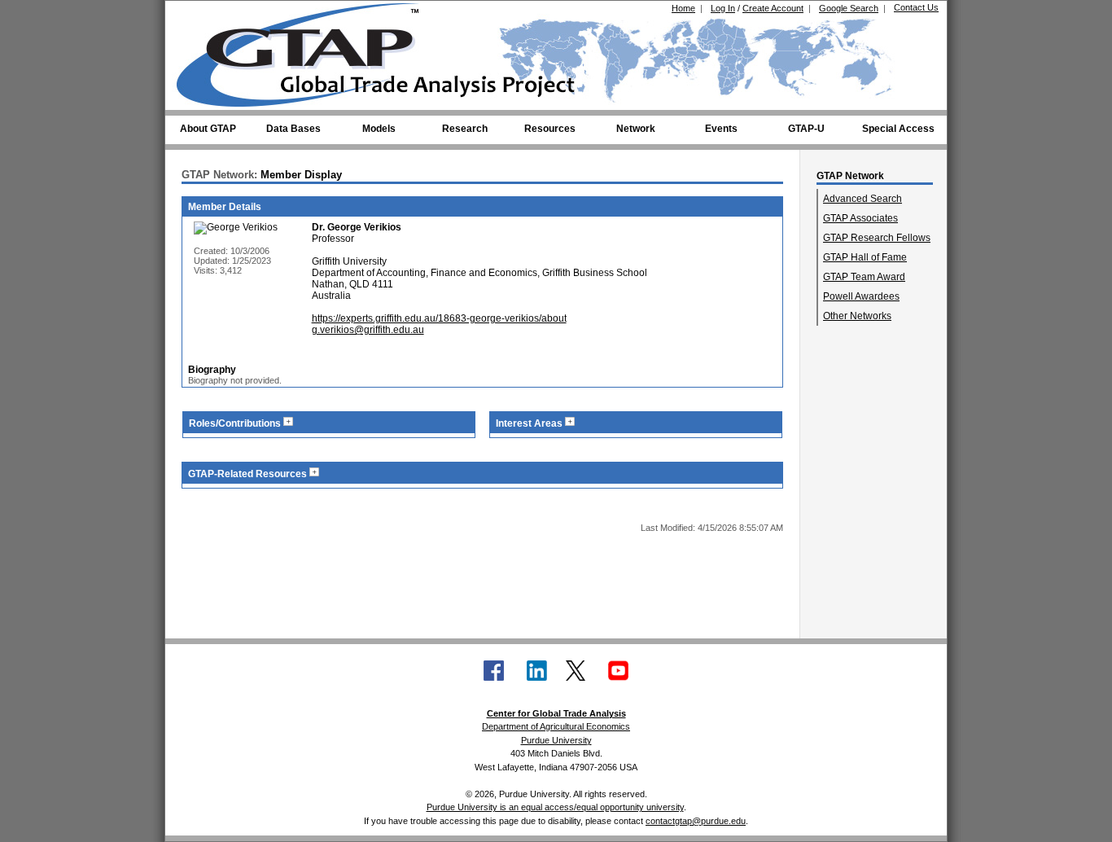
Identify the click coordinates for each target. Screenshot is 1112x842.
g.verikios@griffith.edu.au (368, 329)
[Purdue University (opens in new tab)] (201, 15)
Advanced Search (862, 198)
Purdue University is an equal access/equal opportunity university (555, 807)
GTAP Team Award (864, 277)
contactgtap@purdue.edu (696, 821)
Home (683, 8)
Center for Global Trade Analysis (556, 713)
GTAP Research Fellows (876, 237)
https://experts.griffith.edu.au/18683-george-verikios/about (439, 318)
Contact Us (916, 7)
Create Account (772, 8)
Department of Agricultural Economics (556, 726)
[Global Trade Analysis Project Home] (308, 51)
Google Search (848, 8)
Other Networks (857, 316)
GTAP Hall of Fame (865, 257)
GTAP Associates (860, 218)
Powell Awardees (861, 296)
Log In (723, 8)
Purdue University (556, 740)
